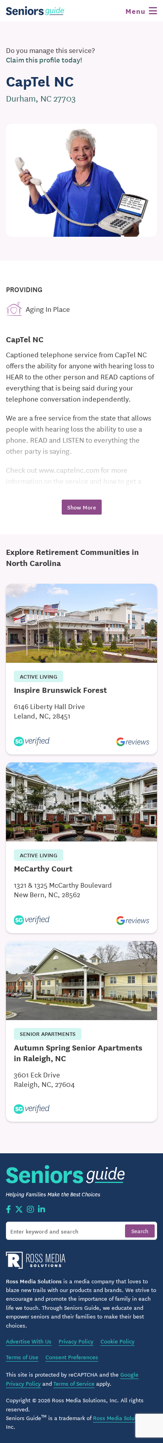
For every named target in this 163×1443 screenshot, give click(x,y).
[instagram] (30, 1209)
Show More (81, 507)
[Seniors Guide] (35, 10)
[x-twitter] (19, 1209)
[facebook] (8, 1209)
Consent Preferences (71, 1356)
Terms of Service (74, 1383)
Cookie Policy (117, 1341)
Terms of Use (22, 1356)
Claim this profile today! (44, 59)
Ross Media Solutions (120, 1417)
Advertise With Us (28, 1341)
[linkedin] (41, 1209)
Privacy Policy (76, 1341)
